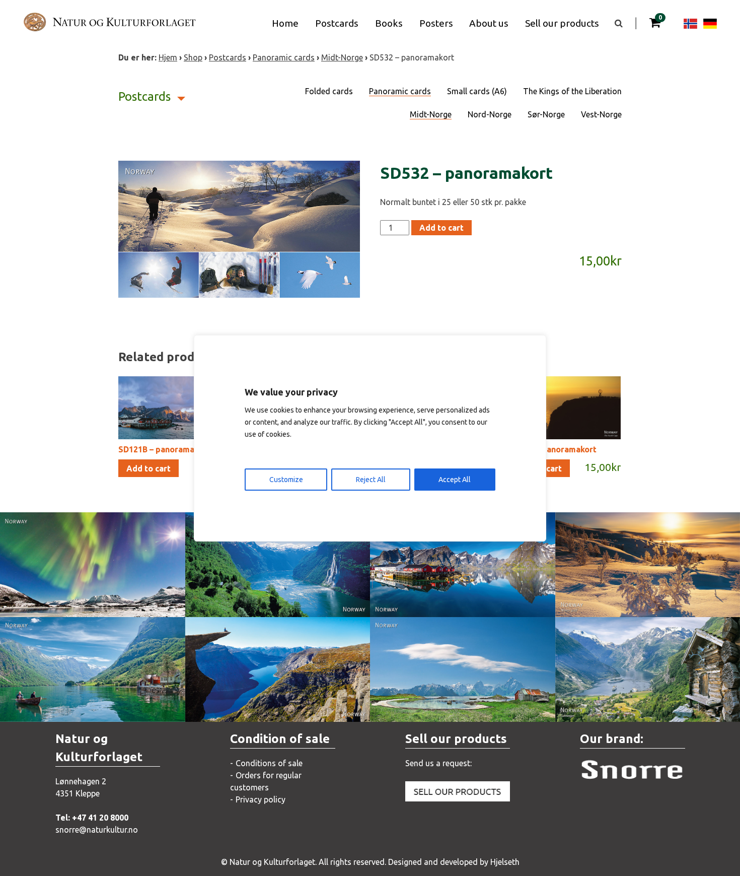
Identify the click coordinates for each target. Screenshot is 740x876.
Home (285, 23)
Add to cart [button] (148, 468)
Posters (436, 23)
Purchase (83, 598)
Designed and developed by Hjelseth (454, 861)
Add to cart (441, 227)
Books (389, 23)
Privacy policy (260, 799)
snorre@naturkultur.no (96, 829)
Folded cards (329, 91)
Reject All (371, 480)
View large (85, 578)
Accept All (454, 480)
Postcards (336, 23)
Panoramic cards (284, 57)
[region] (370, 438)
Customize (286, 480)
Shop (193, 57)
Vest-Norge (601, 114)
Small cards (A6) (477, 91)
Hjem (168, 57)
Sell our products (562, 23)
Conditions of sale (269, 763)
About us (488, 23)
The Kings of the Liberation (572, 91)
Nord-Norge (489, 114)
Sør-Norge (546, 114)
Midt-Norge (342, 57)
